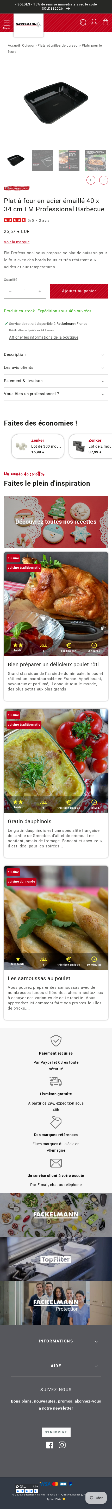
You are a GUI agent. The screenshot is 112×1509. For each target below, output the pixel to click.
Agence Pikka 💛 (56, 1499)
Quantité (10, 280)
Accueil (14, 45)
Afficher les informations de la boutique (43, 337)
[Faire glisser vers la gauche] (90, 180)
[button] (6, 22)
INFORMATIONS (56, 1341)
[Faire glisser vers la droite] (103, 180)
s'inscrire (56, 1432)
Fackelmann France (33, 1494)
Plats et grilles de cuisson (58, 45)
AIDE (56, 1366)
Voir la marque (16, 242)
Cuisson (28, 45)
